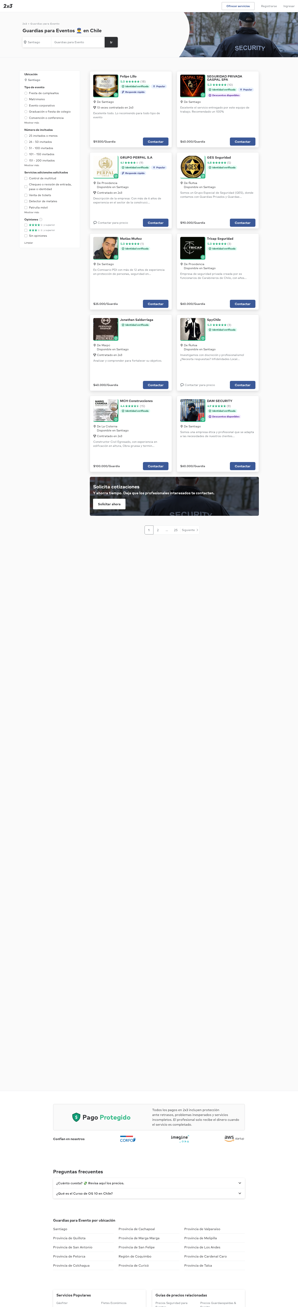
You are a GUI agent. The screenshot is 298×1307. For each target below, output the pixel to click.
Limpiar (28, 242)
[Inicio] (7, 6)
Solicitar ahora (109, 504)
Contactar (156, 142)
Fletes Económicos (113, 1303)
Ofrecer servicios (238, 6)
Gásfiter (62, 1303)
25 (176, 530)
